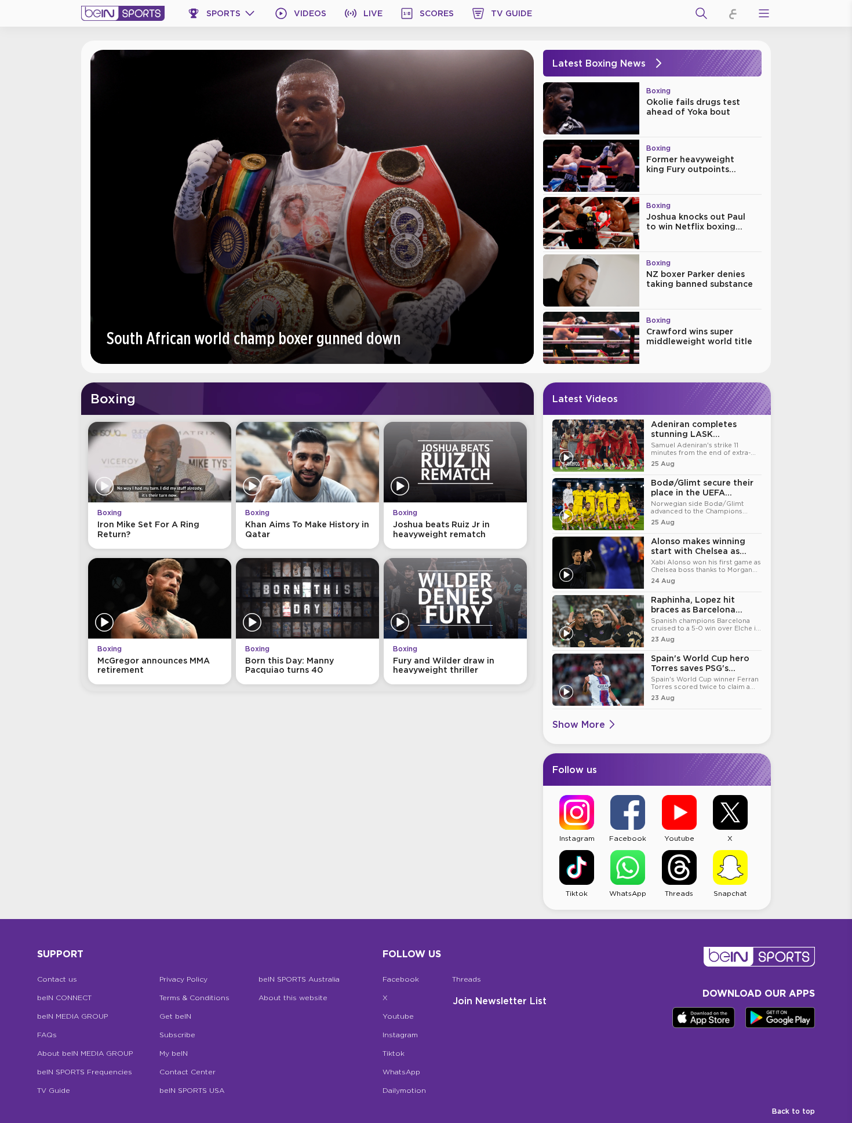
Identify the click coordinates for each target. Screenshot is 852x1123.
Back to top (793, 1111)
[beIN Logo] (123, 13)
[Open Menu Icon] (764, 13)
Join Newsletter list (500, 1001)
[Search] (701, 13)
